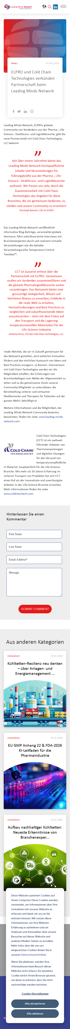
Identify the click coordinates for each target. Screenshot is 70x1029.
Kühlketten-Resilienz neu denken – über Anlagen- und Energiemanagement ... (35, 669)
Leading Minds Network (41, 99)
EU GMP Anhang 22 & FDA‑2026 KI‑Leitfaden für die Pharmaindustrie (35, 751)
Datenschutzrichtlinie (33, 954)
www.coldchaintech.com (18, 493)
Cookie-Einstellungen (35, 993)
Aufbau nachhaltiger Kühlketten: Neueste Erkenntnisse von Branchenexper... (35, 832)
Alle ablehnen (35, 1013)
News (14, 63)
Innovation (13, 656)
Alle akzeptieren (35, 1003)
